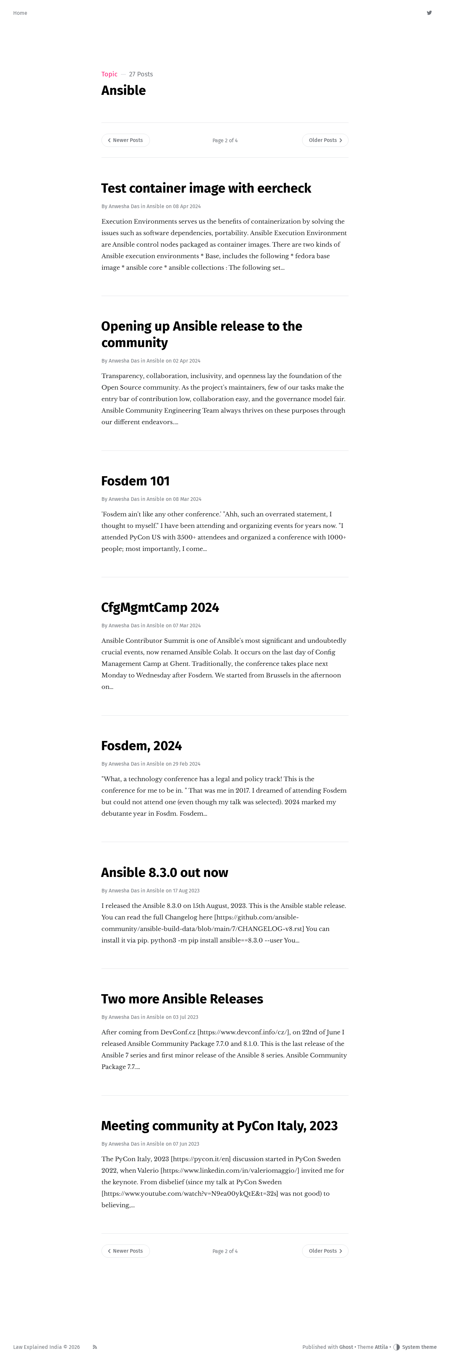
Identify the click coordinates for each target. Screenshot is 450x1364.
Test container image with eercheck (206, 188)
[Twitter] (430, 13)
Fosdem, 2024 (141, 746)
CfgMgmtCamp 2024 (160, 607)
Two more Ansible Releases (182, 999)
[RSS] (94, 1347)
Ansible (155, 206)
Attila (381, 1347)
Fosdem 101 (135, 481)
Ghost (346, 1347)
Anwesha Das (124, 206)
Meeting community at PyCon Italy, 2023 (219, 1126)
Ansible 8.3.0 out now (164, 873)
